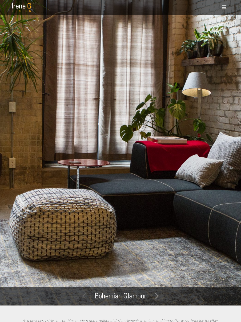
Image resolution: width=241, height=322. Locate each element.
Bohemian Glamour (120, 297)
